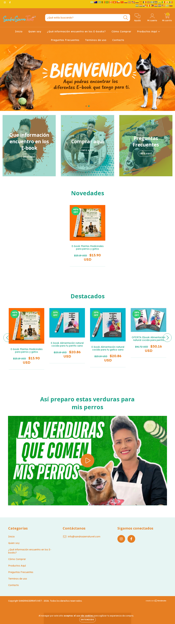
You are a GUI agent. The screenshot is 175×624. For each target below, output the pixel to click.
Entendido (87, 620)
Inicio (19, 31)
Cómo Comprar (121, 31)
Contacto (118, 40)
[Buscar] (126, 18)
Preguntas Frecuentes (65, 40)
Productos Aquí (147, 31)
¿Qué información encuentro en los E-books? (76, 31)
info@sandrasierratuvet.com (84, 536)
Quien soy (34, 31)
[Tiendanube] (156, 601)
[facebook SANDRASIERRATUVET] (10, 2)
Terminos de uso (95, 40)
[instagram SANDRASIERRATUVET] (5, 2)
